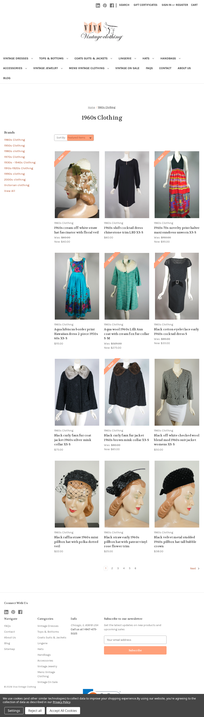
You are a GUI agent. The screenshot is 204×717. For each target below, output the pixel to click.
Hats (146, 58)
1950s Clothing (14, 145)
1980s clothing (14, 151)
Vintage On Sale (127, 68)
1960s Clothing (14, 139)
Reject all (35, 710)
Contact (165, 68)
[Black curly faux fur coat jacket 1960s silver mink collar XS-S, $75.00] (77, 392)
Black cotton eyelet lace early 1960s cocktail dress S (176, 331)
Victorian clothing (16, 185)
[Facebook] (112, 5)
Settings (14, 710)
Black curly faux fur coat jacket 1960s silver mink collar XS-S (72, 439)
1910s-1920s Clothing (18, 168)
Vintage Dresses (16, 58)
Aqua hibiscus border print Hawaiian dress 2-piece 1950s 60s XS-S (76, 333)
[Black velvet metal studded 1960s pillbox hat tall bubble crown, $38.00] (177, 494)
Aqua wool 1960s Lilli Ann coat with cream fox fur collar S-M (126, 333)
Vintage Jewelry (46, 68)
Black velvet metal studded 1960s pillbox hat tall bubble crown (175, 541)
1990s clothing (14, 174)
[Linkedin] (98, 5)
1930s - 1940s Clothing (20, 162)
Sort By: (61, 137)
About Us (184, 68)
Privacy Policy (61, 702)
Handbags (168, 58)
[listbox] (80, 138)
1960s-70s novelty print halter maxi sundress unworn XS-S (177, 230)
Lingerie (125, 58)
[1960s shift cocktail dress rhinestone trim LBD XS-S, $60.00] (127, 184)
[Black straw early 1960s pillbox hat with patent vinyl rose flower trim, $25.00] (127, 494)
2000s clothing (15, 179)
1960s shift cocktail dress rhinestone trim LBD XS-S (123, 230)
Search (124, 5)
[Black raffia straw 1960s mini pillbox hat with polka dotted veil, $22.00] (77, 494)
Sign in (166, 5)
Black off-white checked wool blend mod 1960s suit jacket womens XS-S (176, 439)
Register (182, 5)
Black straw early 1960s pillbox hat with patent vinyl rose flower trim (125, 541)
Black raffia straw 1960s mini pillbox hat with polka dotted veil (76, 541)
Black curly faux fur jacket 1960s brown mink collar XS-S (126, 437)
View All (9, 191)
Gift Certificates (145, 5)
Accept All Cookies (63, 710)
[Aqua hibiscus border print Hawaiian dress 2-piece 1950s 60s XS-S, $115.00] (77, 286)
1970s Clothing (14, 157)
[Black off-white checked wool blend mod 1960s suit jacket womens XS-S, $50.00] (177, 392)
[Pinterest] (105, 5)
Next (193, 568)
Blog (6, 78)
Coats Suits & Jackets (91, 58)
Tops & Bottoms (51, 58)
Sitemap (9, 649)
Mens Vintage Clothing (87, 68)
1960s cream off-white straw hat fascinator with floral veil (76, 230)
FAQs (149, 68)
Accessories (13, 68)
